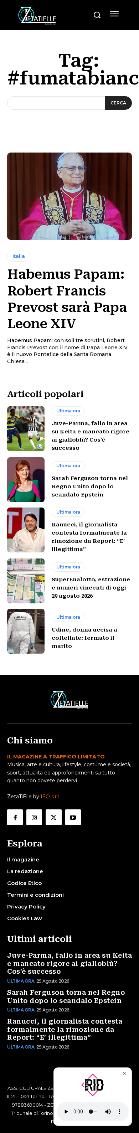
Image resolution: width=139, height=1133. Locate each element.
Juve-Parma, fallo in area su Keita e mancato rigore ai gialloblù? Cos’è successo (69, 963)
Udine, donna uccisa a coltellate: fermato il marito (84, 638)
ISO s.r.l (50, 796)
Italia (18, 256)
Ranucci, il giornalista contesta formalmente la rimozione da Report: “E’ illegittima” (64, 1029)
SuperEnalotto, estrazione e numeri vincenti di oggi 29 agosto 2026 (91, 587)
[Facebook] (15, 817)
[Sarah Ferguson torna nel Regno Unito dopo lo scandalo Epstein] (26, 479)
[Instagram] (34, 817)
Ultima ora (68, 410)
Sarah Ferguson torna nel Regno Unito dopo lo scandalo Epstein (90, 486)
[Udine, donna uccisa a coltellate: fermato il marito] (26, 631)
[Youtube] (73, 817)
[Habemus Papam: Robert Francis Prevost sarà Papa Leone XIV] (69, 196)
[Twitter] (53, 817)
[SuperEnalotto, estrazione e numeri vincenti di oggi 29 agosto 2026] (26, 580)
